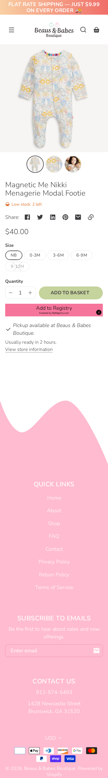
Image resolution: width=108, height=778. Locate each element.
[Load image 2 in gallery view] (54, 164)
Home (54, 497)
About (54, 510)
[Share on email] (78, 217)
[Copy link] (90, 217)
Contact (54, 549)
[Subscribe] (96, 650)
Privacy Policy (54, 561)
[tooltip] (98, 312)
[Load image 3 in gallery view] (73, 164)
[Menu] (11, 29)
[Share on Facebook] (27, 217)
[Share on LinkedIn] (52, 217)
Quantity (14, 281)
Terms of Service (54, 587)
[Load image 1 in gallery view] (35, 164)
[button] (83, 29)
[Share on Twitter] (40, 217)
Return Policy (54, 574)
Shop (54, 523)
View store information (29, 349)
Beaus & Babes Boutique (49, 768)
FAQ (54, 536)
